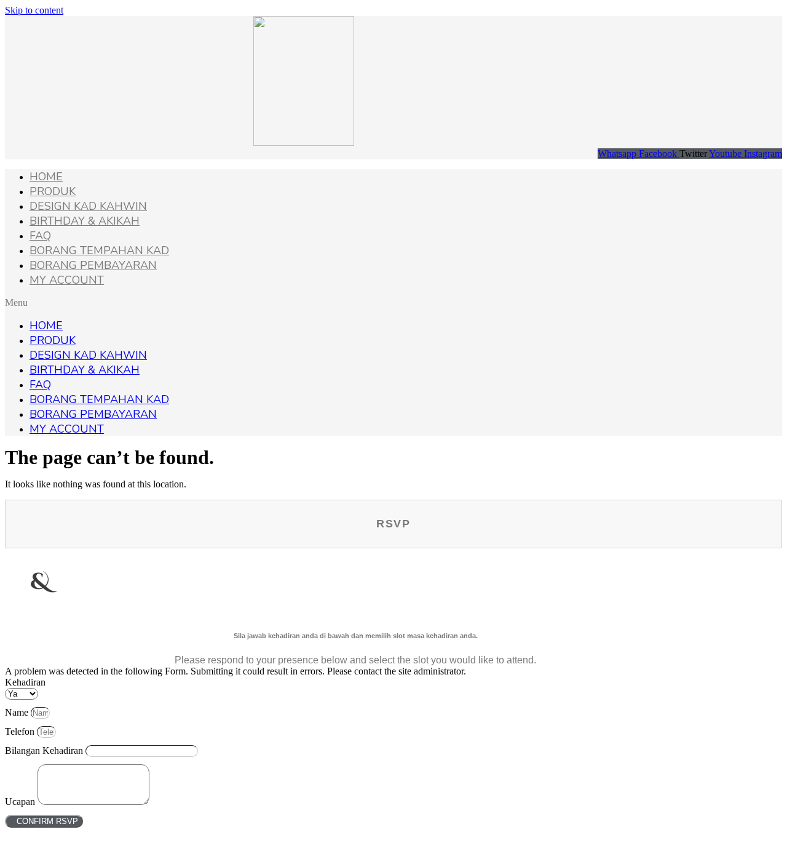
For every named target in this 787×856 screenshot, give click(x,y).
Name (18, 712)
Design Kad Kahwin (88, 206)
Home (46, 176)
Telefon (21, 731)
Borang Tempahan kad (99, 250)
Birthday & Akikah (85, 221)
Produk (53, 191)
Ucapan (21, 801)
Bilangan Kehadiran (45, 750)
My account (67, 280)
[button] (393, 302)
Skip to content (34, 10)
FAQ (40, 235)
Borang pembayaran (93, 265)
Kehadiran (25, 682)
